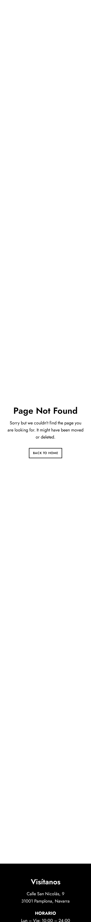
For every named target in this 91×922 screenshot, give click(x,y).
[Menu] (79, 10)
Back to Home (45, 453)
